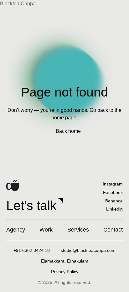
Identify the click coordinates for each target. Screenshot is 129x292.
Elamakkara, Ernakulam (64, 260)
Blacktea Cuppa (18, 3)
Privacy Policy (64, 271)
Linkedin (114, 208)
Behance (114, 200)
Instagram (113, 183)
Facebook (113, 192)
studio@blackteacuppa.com (88, 250)
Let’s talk (31, 205)
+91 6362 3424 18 (31, 250)
